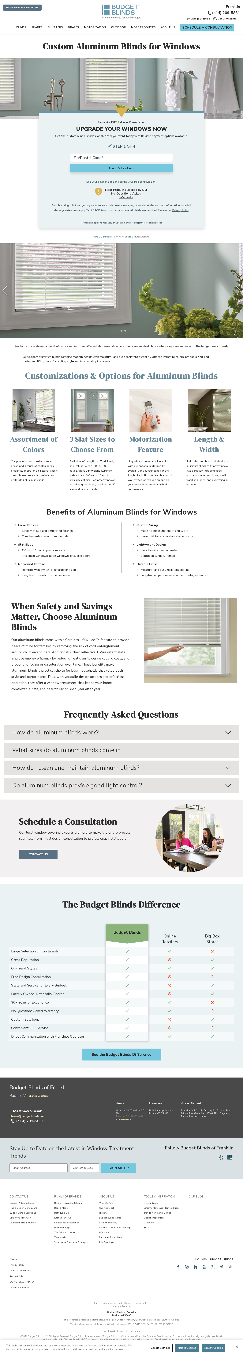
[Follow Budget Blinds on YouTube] (204, 1266)
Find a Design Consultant (23, 1207)
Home (95, 236)
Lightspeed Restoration (66, 1222)
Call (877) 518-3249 (20, 1217)
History (103, 1212)
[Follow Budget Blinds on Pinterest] (222, 1266)
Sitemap (13, 1259)
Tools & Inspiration (159, 1196)
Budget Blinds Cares (110, 1217)
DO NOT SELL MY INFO (21, 1281)
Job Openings (106, 1242)
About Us (168, 27)
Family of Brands (67, 1196)
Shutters (55, 27)
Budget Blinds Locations (22, 1212)
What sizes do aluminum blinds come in (66, 750)
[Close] (237, 1346)
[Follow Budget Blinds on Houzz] (196, 1266)
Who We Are (106, 1203)
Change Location (38, 1095)
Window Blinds (123, 236)
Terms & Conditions (20, 1270)
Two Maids (60, 1237)
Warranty (104, 1232)
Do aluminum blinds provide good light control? (77, 785)
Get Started (121, 168)
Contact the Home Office (22, 1222)
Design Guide (151, 1203)
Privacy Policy (180, 210)
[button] (198, 19)
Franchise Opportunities (22, 7)
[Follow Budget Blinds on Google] (230, 1157)
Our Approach (106, 1207)
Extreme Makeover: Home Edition (161, 1207)
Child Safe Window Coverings (115, 1227)
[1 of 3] (118, 331)
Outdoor (118, 27)
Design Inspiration (154, 1217)
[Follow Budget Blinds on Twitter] (213, 1266)
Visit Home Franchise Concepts (71, 1242)
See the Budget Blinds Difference (121, 1054)
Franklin (233, 7)
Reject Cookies (187, 1348)
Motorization (95, 27)
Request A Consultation (22, 1203)
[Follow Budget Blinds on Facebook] (178, 1266)
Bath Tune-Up (61, 1212)
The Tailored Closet (64, 1232)
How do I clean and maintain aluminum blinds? (76, 768)
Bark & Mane (61, 1207)
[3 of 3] (125, 331)
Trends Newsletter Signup (157, 1212)
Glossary (149, 1222)
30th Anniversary (108, 1222)
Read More (125, 1119)
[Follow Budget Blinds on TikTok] (230, 1266)
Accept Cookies (213, 1348)
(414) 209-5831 (226, 12)
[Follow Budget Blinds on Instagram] (187, 1266)
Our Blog (196, 1196)
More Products (143, 27)
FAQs (147, 1227)
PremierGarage (62, 1227)
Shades (36, 27)
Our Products (107, 236)
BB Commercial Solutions (68, 1203)
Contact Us (38, 854)
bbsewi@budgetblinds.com (27, 1116)
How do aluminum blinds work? (55, 732)
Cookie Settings (160, 1348)
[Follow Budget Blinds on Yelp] (221, 1157)
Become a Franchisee (110, 1237)
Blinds (21, 27)
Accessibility (16, 1276)
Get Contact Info (227, 18)
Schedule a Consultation (207, 27)
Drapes (73, 27)
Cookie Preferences (19, 1287)
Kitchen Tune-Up (63, 1217)
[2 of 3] (121, 331)
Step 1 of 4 (124, 146)
